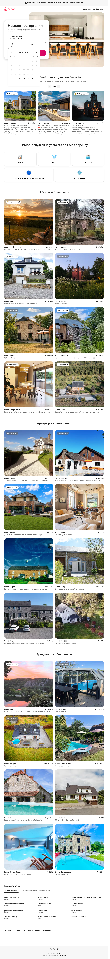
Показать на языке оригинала (73, 3)
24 (11, 79)
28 (28, 79)
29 (32, 79)
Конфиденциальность (50, 955)
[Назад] (49, 86)
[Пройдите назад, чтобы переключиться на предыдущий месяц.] (11, 52)
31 (11, 83)
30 (36, 79)
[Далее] (58, 86)
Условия (63, 955)
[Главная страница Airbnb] (9, 9)
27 (24, 79)
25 (15, 79)
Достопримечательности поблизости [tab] (36, 890)
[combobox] (27, 39)
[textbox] (17, 46)
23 (36, 74)
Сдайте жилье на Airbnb (93, 9)
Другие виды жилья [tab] (11, 890)
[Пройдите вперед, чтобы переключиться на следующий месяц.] (36, 52)
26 (20, 79)
